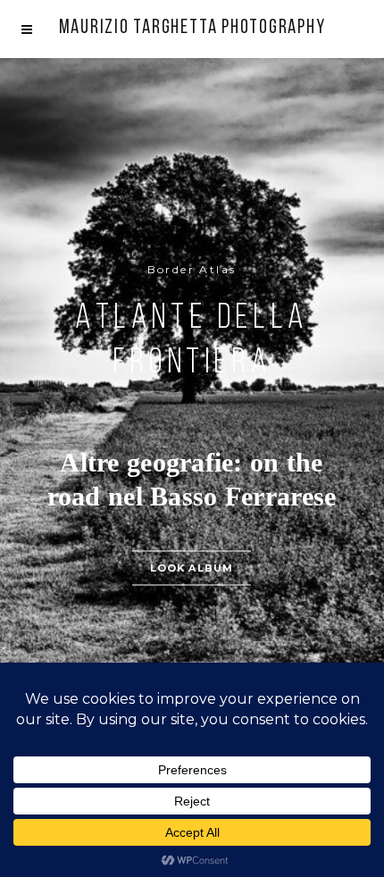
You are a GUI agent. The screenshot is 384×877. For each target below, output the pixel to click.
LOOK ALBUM (191, 568)
